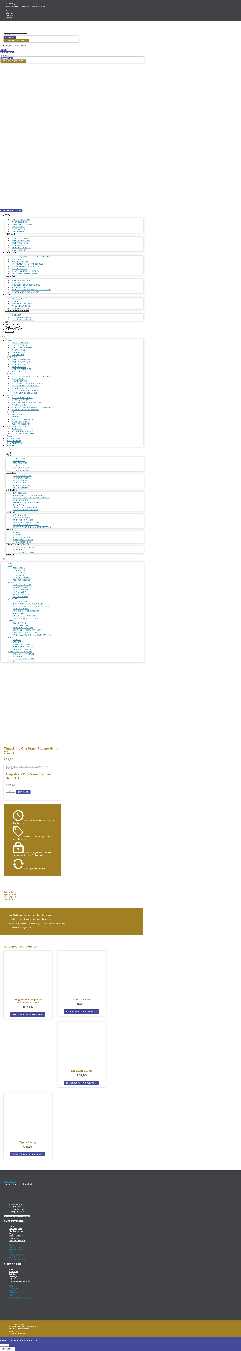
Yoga (7, 215)
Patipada (10, 1181)
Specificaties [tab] (10, 894)
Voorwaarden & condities (16, 1237)
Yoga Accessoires (21, 470)
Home (8, 453)
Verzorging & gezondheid (25, 292)
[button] (71, 336)
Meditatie (10, 234)
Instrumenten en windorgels (29, 767)
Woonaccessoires (21, 308)
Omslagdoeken (19, 250)
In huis (8, 294)
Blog (11, 1233)
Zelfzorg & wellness (23, 320)
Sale (7, 322)
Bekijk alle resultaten (16, 40)
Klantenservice (13, 329)
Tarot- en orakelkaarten (25, 273)
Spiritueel (10, 252)
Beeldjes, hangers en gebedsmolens (31, 257)
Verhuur (10, 554)
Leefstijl (10, 276)
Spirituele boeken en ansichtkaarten (32, 527)
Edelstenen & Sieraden (17, 310)
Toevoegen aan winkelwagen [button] (27, 1014)
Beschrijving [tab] (10, 892)
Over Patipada (12, 327)
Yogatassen (18, 231)
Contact (9, 331)
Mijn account (12, 324)
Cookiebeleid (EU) (17, 1240)
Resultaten (10, 37)
